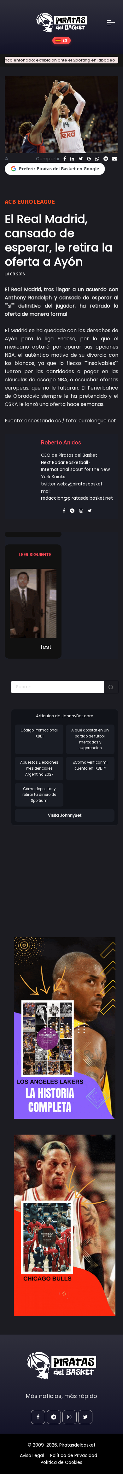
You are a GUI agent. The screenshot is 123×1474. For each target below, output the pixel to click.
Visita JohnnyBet (64, 815)
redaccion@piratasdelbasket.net (77, 498)
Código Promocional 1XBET (39, 733)
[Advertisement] (64, 875)
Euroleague (36, 201)
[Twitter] (81, 159)
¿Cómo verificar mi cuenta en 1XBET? (90, 765)
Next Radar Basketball (64, 462)
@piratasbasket (85, 484)
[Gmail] (89, 159)
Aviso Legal (32, 1455)
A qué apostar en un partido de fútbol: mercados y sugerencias (90, 739)
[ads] (64, 1028)
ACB (10, 201)
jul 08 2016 (15, 274)
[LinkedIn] (72, 159)
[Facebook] (64, 159)
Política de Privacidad (73, 1455)
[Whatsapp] (97, 159)
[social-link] (38, 1417)
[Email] (114, 159)
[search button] (111, 687)
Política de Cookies (61, 1462)
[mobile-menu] (115, 23)
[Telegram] (105, 159)
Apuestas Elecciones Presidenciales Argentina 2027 (39, 768)
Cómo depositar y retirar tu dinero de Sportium (39, 794)
